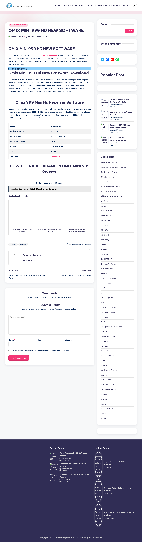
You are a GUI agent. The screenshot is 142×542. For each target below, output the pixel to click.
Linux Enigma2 (107, 298)
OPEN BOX (105, 331)
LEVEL (103, 288)
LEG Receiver (106, 283)
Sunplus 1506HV (107, 409)
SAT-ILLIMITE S (107, 356)
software (23, 244)
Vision (103, 418)
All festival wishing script (111, 196)
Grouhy (104, 249)
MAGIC (103, 302)
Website (68, 340)
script (103, 360)
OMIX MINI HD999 (49, 55)
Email (41, 340)
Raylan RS (105, 351)
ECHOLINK (105, 235)
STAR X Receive (107, 385)
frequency (105, 240)
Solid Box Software (109, 370)
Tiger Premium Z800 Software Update (119, 100)
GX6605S (105, 254)
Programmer (106, 346)
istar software (107, 269)
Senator (104, 365)
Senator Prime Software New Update (121, 113)
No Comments (51, 37)
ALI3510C (105, 182)
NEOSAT (104, 322)
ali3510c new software (110, 186)
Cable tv (104, 225)
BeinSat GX (105, 220)
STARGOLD (105, 394)
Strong (103, 404)
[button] (29, 260)
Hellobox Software (108, 264)
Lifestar (104, 293)
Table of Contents (20, 68)
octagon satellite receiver (112, 327)
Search (105, 24)
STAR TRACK (106, 380)
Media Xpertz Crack (109, 312)
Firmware (13, 244)
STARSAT (105, 399)
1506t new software (109, 172)
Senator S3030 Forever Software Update (121, 139)
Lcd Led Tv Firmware (109, 278)
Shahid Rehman (32, 255)
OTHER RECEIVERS (108, 336)
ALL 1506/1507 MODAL (18, 25)
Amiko (103, 206)
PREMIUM (104, 341)
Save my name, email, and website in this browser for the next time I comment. (41, 351)
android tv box (107, 211)
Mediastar (105, 317)
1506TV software (108, 177)
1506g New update (109, 162)
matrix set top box (108, 307)
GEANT (104, 244)
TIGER (103, 414)
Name (11, 340)
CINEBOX (104, 230)
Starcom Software (108, 389)
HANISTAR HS (106, 259)
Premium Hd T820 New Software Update (120, 126)
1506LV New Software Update (113, 167)
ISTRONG (105, 273)
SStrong (104, 375)
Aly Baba (104, 201)
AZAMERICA (106, 215)
